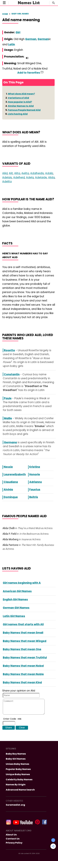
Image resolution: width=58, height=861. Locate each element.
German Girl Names (16, 608)
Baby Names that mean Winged (24, 641)
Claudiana (11, 482)
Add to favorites (29, 73)
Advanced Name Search (20, 789)
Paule (8, 398)
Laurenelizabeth (15, 474)
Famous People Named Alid (24, 110)
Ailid (5, 173)
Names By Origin (15, 784)
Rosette (9, 350)
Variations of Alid (18, 97)
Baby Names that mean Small (23, 633)
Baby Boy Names (16, 753)
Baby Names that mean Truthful (25, 657)
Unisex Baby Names (17, 764)
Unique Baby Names (18, 774)
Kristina (34, 467)
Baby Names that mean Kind (22, 682)
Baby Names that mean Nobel (23, 666)
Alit (11, 173)
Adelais (7, 177)
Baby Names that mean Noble (23, 674)
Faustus (34, 489)
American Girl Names (17, 591)
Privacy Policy (14, 842)
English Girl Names (15, 599)
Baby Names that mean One (22, 649)
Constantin (12, 374)
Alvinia (8, 489)
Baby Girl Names (20, 13)
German (30, 39)
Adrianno (35, 482)
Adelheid (19, 177)
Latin (11, 44)
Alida (51, 177)
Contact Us (12, 838)
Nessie (8, 467)
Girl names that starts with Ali (23, 624)
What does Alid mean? (21, 93)
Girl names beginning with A (22, 583)
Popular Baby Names (18, 769)
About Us (11, 834)
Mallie (8, 418)
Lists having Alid (18, 114)
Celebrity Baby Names (19, 779)
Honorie (34, 474)
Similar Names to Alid (21, 106)
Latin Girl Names (14, 616)
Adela (30, 177)
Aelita (25, 173)
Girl (18, 32)
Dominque (11, 497)
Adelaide (41, 177)
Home (5, 14)
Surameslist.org (15, 804)
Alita (17, 173)
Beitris (33, 497)
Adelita (7, 181)
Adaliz (49, 173)
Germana (10, 442)
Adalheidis (37, 173)
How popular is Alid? (20, 102)
